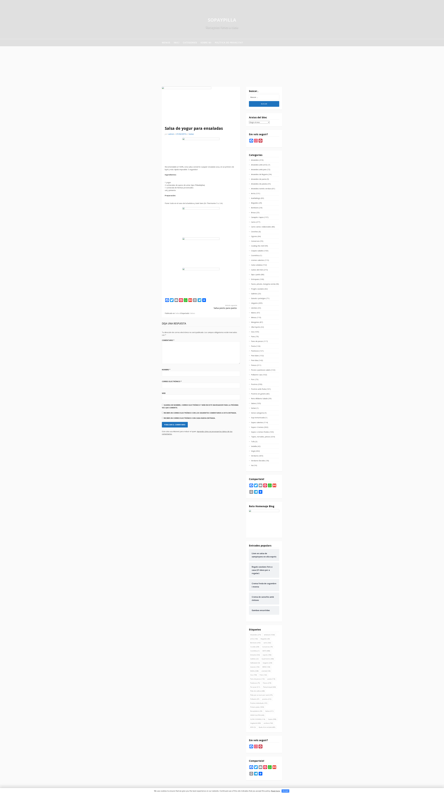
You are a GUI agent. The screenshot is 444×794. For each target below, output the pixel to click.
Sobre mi (205, 42)
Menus (166, 42)
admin (171, 134)
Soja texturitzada (258, 417)
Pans (253, 336)
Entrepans (255, 279)
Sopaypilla (222, 20)
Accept (285, 791)
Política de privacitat (229, 42)
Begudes (254, 203)
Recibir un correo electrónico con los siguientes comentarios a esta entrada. (200, 413)
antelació (269, 635)
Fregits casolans (257, 289)
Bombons (255, 207)
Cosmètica (255, 255)
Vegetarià (255, 723)
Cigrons (254, 236)
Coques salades (257, 250)
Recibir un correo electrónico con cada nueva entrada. (189, 418)
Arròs (253, 193)
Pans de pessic (257, 341)
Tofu (253, 441)
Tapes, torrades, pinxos (260, 436)
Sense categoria (257, 413)
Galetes (254, 293)
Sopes (272, 719)
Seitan (253, 408)
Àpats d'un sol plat (267, 727)
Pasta (253, 346)
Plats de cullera (257, 691)
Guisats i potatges (258, 298)
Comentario (168, 340)
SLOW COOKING (257, 719)
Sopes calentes (257, 422)
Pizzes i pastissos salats (261, 370)
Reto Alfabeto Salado (259, 398)
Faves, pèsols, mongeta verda (263, 284)
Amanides (255, 160)
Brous (253, 212)
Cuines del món (257, 270)
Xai (252, 465)
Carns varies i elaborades (261, 227)
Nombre (166, 369)
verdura (268, 723)
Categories (190, 42)
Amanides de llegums (259, 174)
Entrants (255, 655)
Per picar (255, 687)
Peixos (253, 365)
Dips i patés (256, 274)
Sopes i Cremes (257, 427)
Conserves (255, 241)
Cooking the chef (257, 246)
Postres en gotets (258, 394)
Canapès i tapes (257, 217)
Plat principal (269, 687)
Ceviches (254, 231)
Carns (253, 222)
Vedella (254, 446)
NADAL (254, 671)
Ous (252, 332)
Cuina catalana (256, 265)
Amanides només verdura (261, 188)
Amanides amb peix (259, 169)
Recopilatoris (256, 711)
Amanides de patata (259, 184)
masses (254, 667)
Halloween (255, 663)
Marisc (253, 312)
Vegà (253, 451)
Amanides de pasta (258, 179)
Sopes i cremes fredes (260, 432)
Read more (275, 791)
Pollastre (254, 699)
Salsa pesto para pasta (225, 307)
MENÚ (266, 667)
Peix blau (254, 360)
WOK (253, 727)
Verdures (254, 456)
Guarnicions (268, 659)
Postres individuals (258, 703)
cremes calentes (257, 260)
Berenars (255, 643)
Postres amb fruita (258, 389)
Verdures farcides (258, 460)
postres (266, 699)
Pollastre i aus (256, 374)
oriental (265, 671)
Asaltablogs (255, 198)
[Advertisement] (222, 63)
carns (267, 643)
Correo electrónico (172, 381)
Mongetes (255, 322)
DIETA (266, 651)
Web (163, 393)
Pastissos (255, 351)
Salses (191, 134)
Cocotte (254, 647)
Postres (254, 384)
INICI (176, 42)
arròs (254, 639)
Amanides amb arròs (259, 165)
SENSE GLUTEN (257, 715)
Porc (253, 379)
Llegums (254, 303)
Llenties (254, 308)
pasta (271, 679)
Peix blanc (255, 355)
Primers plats (257, 707)
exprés (267, 655)
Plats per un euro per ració (261, 695)
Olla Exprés (255, 327)
